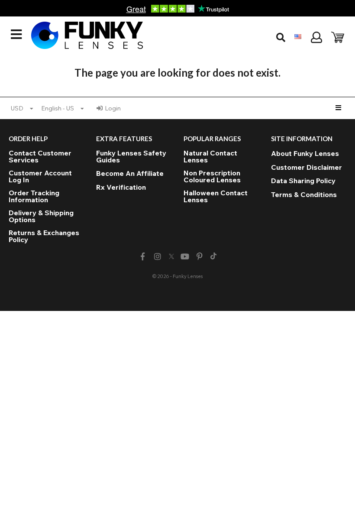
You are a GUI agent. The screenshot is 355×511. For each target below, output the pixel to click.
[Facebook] (142, 256)
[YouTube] (185, 256)
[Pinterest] (199, 256)
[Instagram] (157, 256)
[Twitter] (171, 256)
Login (113, 108)
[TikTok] (213, 256)
